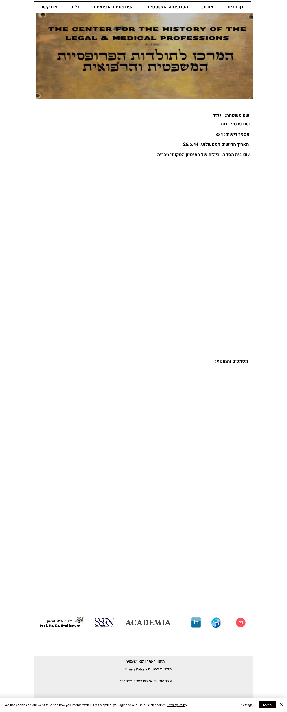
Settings (246, 705)
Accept (267, 705)
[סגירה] (281, 704)
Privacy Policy (177, 705)
